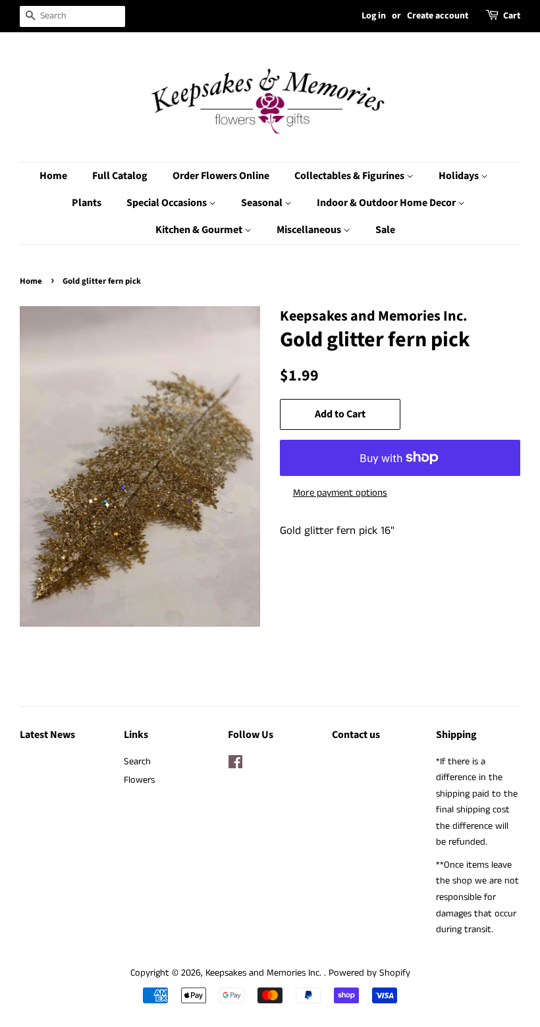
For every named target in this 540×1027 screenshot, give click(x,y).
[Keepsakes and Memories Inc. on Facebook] (235, 765)
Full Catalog (120, 176)
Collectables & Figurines (350, 176)
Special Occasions (167, 203)
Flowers (139, 780)
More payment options (340, 493)
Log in (374, 15)
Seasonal (262, 203)
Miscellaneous (310, 230)
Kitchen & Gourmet (199, 230)
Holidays (460, 176)
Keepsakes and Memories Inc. (264, 973)
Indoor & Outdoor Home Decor (387, 203)
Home (53, 176)
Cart (511, 15)
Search (137, 761)
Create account (437, 15)
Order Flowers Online (221, 176)
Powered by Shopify (369, 973)
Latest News (47, 734)
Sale (385, 230)
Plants (86, 203)
